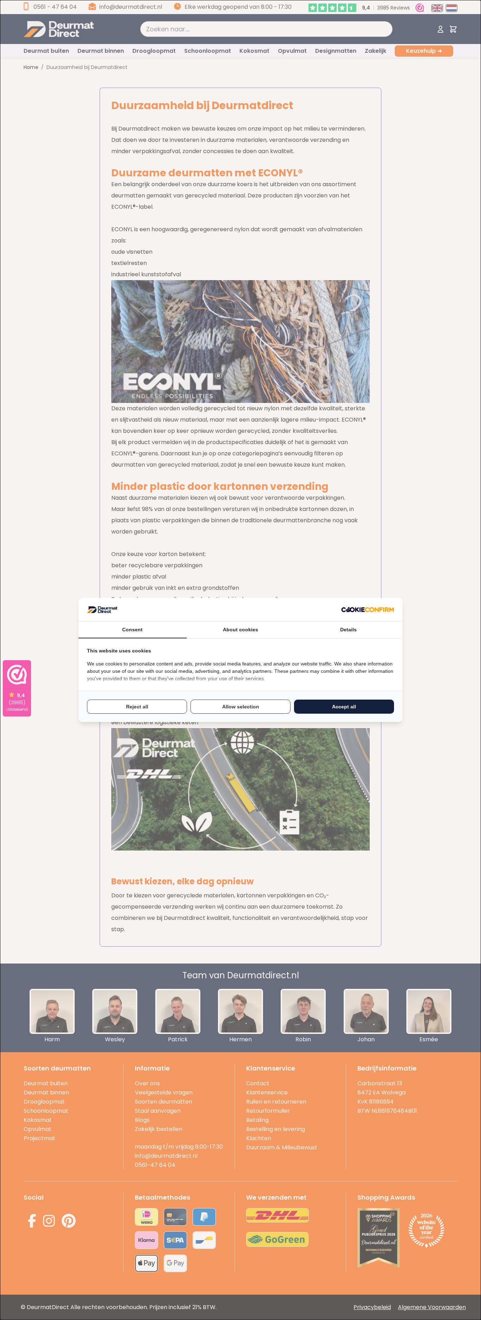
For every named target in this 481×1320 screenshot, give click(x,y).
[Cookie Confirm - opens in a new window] (367, 609)
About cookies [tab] (240, 629)
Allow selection (240, 706)
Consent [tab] (132, 629)
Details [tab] (348, 629)
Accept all (344, 706)
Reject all (137, 706)
